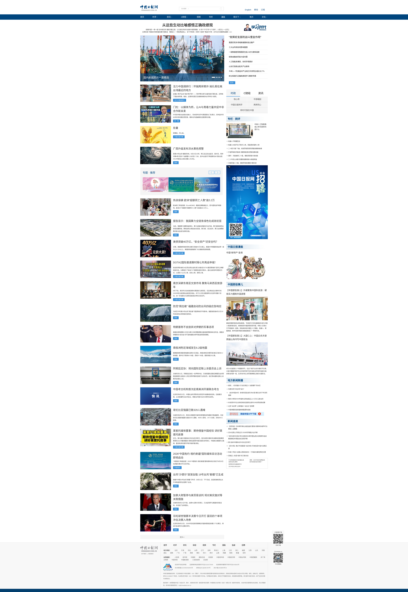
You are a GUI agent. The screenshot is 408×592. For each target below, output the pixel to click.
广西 (184, 553)
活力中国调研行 (179, 100)
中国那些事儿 (235, 284)
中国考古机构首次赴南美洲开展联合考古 (196, 389)
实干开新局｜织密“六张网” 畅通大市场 (199, 32)
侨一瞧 (176, 121)
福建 (243, 550)
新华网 (185, 557)
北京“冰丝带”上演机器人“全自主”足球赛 (241, 406)
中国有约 (177, 467)
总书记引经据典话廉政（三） (223, 32)
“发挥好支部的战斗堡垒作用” (245, 37)
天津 (182, 550)
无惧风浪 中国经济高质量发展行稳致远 (155, 32)
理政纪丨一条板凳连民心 (177, 32)
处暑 (175, 127)
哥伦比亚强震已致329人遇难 (189, 410)
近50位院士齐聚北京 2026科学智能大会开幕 (243, 432)
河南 (263, 550)
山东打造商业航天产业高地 (239, 66)
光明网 (166, 560)
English (248, 10)
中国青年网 (220, 557)
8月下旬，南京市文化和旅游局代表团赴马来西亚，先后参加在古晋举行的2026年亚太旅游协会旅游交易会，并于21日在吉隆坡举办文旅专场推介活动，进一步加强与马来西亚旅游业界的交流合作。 (197, 293)
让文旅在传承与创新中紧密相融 (187, 29)
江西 (250, 550)
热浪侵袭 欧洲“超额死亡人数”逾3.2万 (194, 200)
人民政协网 (196, 560)
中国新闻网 (185, 560)
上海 (223, 550)
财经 (194, 545)
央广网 (263, 557)
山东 (256, 550)
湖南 (171, 553)
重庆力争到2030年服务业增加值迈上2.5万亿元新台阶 (246, 399)
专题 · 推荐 (149, 172)
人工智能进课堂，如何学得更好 (241, 62)
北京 (176, 550)
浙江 (236, 550)
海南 (191, 553)
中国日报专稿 (178, 137)
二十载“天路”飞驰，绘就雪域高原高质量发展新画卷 (245, 148)
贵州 (211, 553)
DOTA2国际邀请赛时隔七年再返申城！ (195, 262)
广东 (178, 553)
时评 (154, 17)
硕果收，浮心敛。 (179, 133)
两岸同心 (257, 105)
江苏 (230, 550)
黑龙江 (216, 550)
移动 (256, 10)
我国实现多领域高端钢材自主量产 (241, 42)
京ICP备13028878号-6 (220, 568)
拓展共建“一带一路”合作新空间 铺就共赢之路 (161, 29)
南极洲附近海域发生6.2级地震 (190, 347)
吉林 (209, 550)
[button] (213, 77)
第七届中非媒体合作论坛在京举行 (239, 442)
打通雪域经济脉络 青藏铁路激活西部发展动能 (243, 152)
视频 (199, 17)
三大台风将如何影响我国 (238, 47)
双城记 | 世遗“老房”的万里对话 (238, 455)
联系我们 (151, 554)
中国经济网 (231, 557)
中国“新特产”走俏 (234, 253)
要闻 (175, 162)
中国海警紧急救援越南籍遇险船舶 (239, 410)
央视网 (210, 557)
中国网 (193, 557)
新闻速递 (233, 421)
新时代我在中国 (247, 110)
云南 (217, 553)
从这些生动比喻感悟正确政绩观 (187, 25)
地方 (251, 17)
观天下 (236, 17)
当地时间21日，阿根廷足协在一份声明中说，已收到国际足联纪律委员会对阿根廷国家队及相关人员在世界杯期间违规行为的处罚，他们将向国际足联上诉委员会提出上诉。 (198, 376)
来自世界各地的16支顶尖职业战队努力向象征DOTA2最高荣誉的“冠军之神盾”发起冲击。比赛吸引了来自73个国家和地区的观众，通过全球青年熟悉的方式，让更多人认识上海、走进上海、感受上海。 (198, 270)
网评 (237, 118)
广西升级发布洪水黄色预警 (188, 148)
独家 (233, 545)
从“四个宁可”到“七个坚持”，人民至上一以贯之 (214, 29)
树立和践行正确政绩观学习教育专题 (242, 76)
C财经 (183, 17)
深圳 (244, 553)
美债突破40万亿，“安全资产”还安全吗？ (195, 241)
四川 (204, 553)
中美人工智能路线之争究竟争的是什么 (260, 126)
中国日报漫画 (235, 246)
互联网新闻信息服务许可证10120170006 (201, 564)
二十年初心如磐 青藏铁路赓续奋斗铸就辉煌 (242, 159)
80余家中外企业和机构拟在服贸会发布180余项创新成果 (246, 402)
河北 (189, 550)
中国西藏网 (253, 557)
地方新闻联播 (235, 380)
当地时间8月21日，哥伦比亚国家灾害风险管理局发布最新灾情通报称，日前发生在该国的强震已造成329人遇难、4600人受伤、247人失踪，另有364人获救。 (198, 417)
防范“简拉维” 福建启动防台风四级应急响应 (197, 306)
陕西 (230, 553)
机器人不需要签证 (234, 141)
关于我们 (143, 554)
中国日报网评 (236, 105)
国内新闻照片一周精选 (156, 77)
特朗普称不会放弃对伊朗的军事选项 (193, 327)
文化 (264, 17)
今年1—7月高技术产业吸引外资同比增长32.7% (246, 71)
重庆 (197, 553)
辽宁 (202, 550)
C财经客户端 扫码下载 (278, 539)
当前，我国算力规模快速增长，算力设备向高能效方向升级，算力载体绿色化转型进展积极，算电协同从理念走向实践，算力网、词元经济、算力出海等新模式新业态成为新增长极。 (198, 228)
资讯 (169, 17)
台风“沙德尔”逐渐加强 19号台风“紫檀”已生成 (198, 474)
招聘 (243, 545)
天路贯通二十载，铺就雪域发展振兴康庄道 (242, 163)
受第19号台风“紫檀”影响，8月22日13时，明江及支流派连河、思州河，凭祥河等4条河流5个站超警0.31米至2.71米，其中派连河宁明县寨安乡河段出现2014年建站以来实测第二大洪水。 (198, 156)
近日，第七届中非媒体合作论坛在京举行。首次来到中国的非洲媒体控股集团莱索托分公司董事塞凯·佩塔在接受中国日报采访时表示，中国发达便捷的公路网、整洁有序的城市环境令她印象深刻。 (198, 440)
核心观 (236, 99)
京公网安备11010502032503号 (184, 568)
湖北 (165, 553)
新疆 (237, 553)
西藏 (224, 553)
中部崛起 (257, 99)
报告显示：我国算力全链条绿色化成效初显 (197, 221)
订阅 (263, 10)
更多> (232, 82)
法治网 (205, 560)
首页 (142, 17)
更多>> (182, 537)
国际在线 (202, 557)
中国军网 (175, 560)
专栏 (211, 17)
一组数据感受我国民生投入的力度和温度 (244, 52)
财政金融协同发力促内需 (238, 57)
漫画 (223, 17)
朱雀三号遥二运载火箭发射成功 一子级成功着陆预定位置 (247, 452)
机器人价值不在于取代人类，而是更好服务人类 (243, 145)
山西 (195, 550)
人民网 (177, 557)
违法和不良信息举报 (180, 564)
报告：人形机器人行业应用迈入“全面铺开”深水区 (244, 385)
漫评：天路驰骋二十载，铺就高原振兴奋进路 (243, 156)
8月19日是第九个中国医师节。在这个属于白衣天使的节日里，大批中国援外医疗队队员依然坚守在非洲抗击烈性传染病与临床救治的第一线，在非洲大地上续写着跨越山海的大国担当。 (247, 371)
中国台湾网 (242, 557)
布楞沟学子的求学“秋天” (236, 389)
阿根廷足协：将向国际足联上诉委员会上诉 (197, 368)
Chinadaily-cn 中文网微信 (278, 558)
